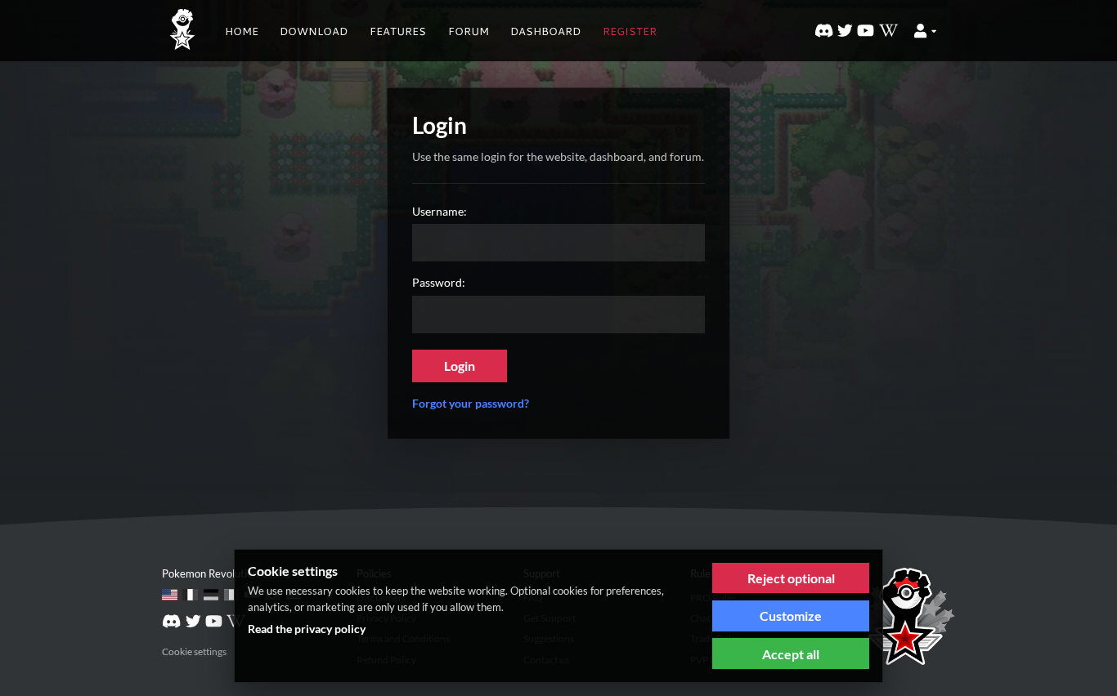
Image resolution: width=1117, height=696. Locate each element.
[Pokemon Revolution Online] (182, 30)
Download (314, 31)
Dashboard (545, 31)
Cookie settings (194, 651)
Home (241, 31)
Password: (438, 282)
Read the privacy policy (307, 629)
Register (630, 31)
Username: (439, 211)
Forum (468, 31)
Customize (791, 615)
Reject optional (791, 578)
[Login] (925, 31)
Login (459, 365)
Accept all (790, 654)
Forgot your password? (470, 403)
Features (398, 31)
